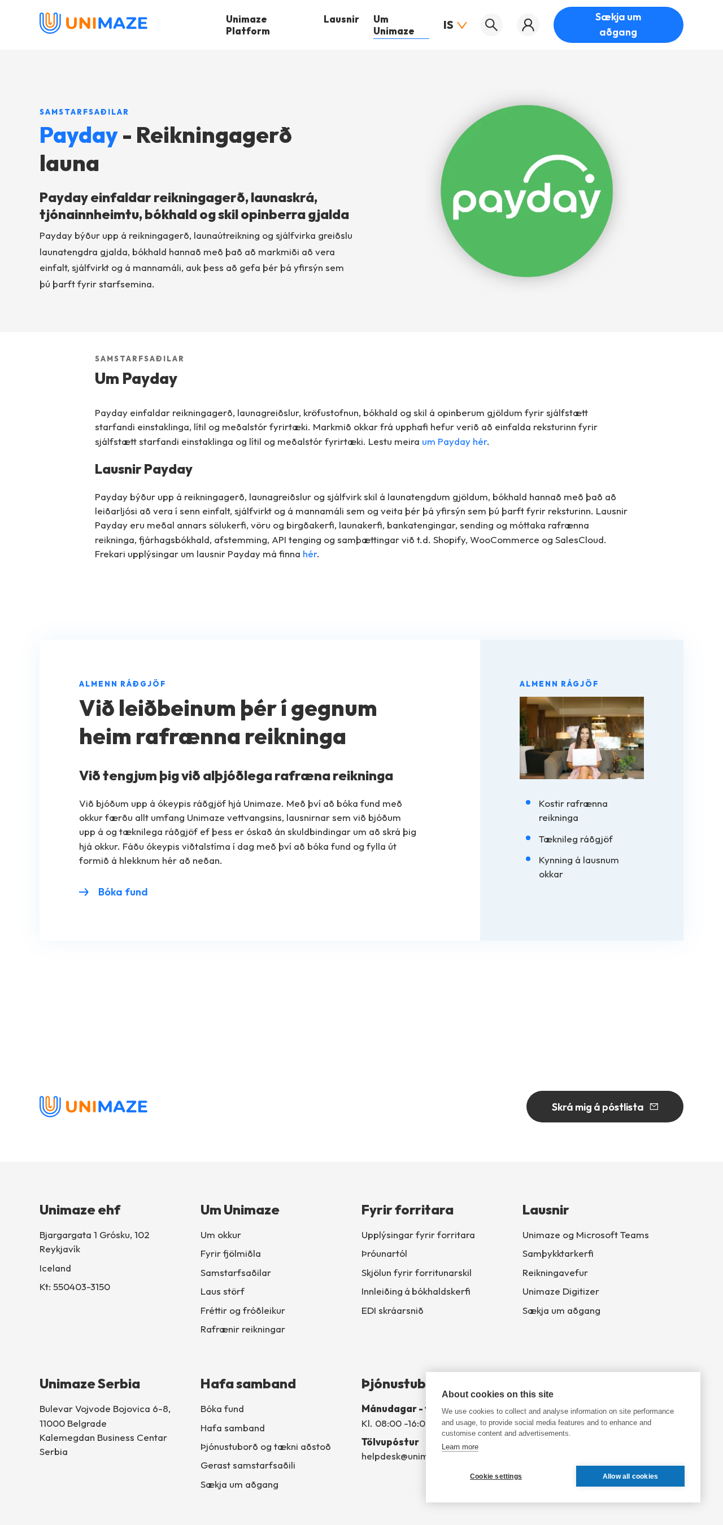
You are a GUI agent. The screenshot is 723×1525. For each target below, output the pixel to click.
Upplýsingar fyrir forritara (418, 1234)
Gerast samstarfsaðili (248, 1465)
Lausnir (341, 19)
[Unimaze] (93, 31)
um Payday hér (454, 441)
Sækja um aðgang (618, 24)
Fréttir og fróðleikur (243, 1310)
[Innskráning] (528, 25)
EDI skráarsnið (393, 1310)
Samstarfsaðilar (236, 1272)
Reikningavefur (555, 1272)
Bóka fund (123, 891)
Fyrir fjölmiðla (231, 1253)
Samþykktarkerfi (558, 1253)
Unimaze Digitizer (560, 1291)
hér (310, 554)
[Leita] (491, 25)
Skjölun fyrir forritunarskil (417, 1272)
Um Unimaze (394, 25)
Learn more (460, 1447)
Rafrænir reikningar (243, 1329)
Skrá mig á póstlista (598, 1106)
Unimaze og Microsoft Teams (585, 1234)
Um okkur (221, 1234)
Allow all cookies (630, 1476)
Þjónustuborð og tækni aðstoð (266, 1446)
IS (448, 25)
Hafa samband (233, 1428)
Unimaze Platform (248, 25)
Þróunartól (384, 1253)
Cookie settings (496, 1476)
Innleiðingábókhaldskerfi (416, 1291)
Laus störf (223, 1291)
